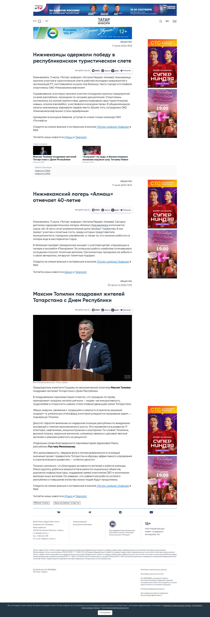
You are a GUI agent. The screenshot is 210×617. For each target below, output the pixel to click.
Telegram (81, 137)
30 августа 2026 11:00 (120, 285)
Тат (46, 21)
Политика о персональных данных (154, 570)
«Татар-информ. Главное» (113, 127)
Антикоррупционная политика (152, 574)
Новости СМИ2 (42, 171)
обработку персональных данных (177, 605)
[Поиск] (161, 21)
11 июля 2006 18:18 (122, 46)
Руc (35, 21)
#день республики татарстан (66, 503)
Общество (126, 42)
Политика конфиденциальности (152, 589)
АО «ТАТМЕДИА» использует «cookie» (154, 578)
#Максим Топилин (41, 503)
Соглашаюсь (105, 612)
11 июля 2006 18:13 (122, 185)
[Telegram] (89, 512)
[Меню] (175, 21)
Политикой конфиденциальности (115, 608)
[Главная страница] (104, 21)
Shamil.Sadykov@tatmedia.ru (151, 595)
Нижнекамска (100, 225)
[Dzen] (120, 512)
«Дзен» (68, 137)
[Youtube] (151, 512)
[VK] (58, 512)
